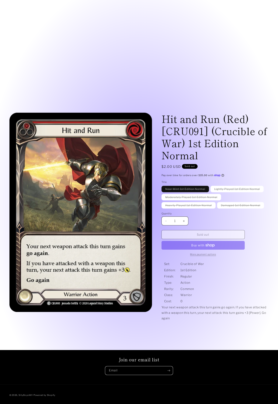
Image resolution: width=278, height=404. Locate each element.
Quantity (167, 213)
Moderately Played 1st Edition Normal (193, 197)
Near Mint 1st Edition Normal (187, 189)
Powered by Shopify (44, 395)
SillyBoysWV (26, 395)
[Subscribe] (169, 370)
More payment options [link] (203, 254)
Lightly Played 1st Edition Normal (239, 189)
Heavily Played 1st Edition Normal (190, 206)
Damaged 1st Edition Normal (242, 206)
